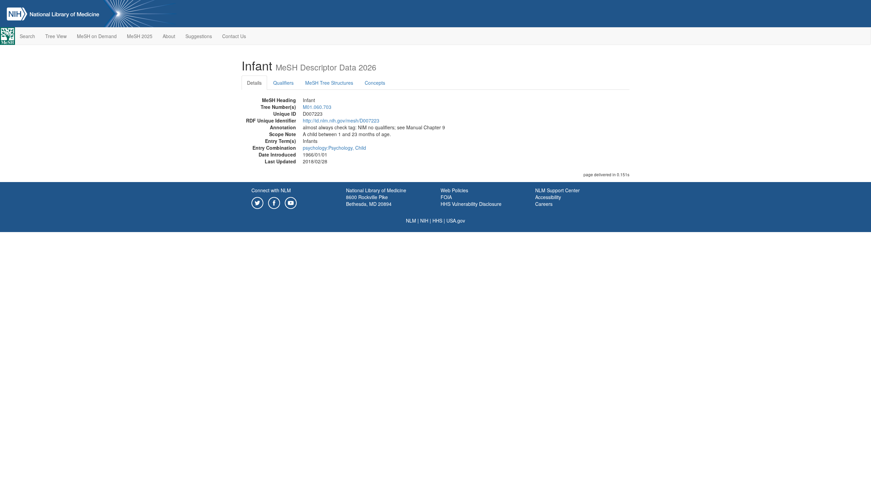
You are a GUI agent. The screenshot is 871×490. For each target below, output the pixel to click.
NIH (424, 220)
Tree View (56, 36)
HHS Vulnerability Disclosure (471, 203)
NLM (411, 220)
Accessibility (548, 197)
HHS (437, 220)
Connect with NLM (271, 190)
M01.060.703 (317, 106)
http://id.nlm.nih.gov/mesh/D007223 (341, 120)
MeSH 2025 (139, 36)
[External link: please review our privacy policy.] (257, 202)
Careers (544, 203)
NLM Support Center (557, 190)
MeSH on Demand (97, 36)
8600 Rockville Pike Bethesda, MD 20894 (369, 200)
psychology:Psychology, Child (334, 147)
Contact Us (234, 36)
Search (27, 36)
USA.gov (455, 220)
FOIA (446, 197)
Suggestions (198, 36)
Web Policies (454, 190)
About (169, 36)
